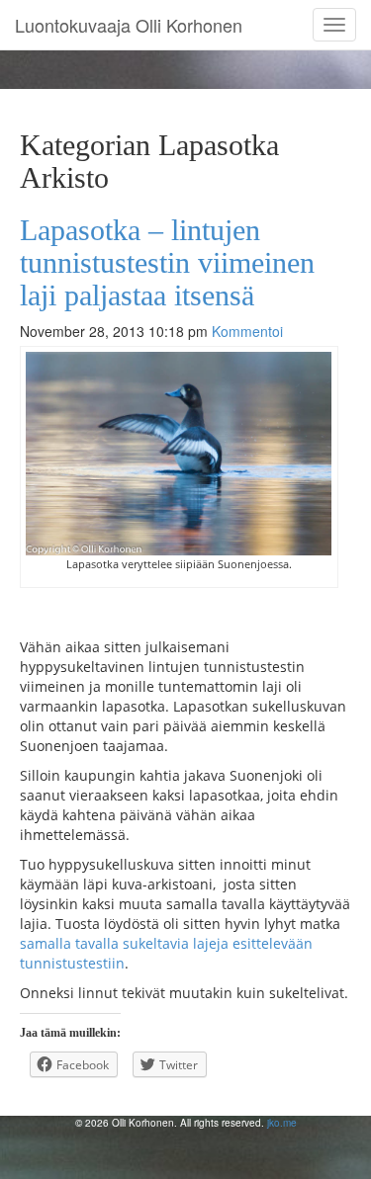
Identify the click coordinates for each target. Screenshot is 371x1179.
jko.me (282, 1123)
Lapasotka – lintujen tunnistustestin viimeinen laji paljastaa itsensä (167, 262)
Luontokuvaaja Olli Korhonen (128, 25)
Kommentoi (247, 331)
